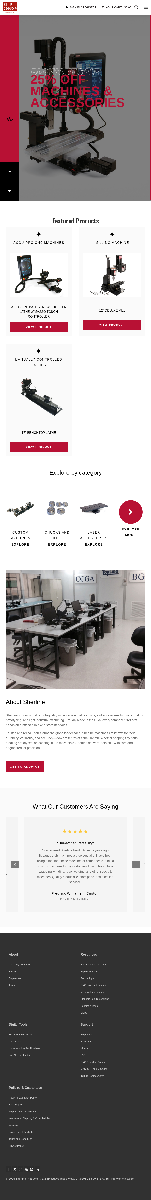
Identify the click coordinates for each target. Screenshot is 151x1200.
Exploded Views (89, 971)
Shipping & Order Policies (22, 1111)
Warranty (13, 1125)
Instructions (87, 1041)
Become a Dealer (90, 1006)
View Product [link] (39, 327)
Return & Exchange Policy (23, 1097)
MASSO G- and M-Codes (94, 1069)
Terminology (87, 978)
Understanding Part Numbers (24, 1048)
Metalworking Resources (94, 992)
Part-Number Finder (19, 1055)
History (12, 971)
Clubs (84, 1012)
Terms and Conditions (20, 1139)
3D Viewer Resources (20, 1034)
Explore (20, 544)
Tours (12, 985)
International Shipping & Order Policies (29, 1118)
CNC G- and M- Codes (93, 1062)
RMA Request (16, 1104)
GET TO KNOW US (25, 766)
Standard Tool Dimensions (95, 999)
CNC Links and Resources (95, 985)
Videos (84, 1048)
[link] (39, 275)
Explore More (131, 532)
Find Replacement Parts (93, 964)
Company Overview (19, 964)
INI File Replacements (92, 1076)
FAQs (83, 1055)
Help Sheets (87, 1034)
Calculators (15, 1041)
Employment (15, 978)
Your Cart (118, 7)
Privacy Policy (16, 1146)
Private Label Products (21, 1132)
